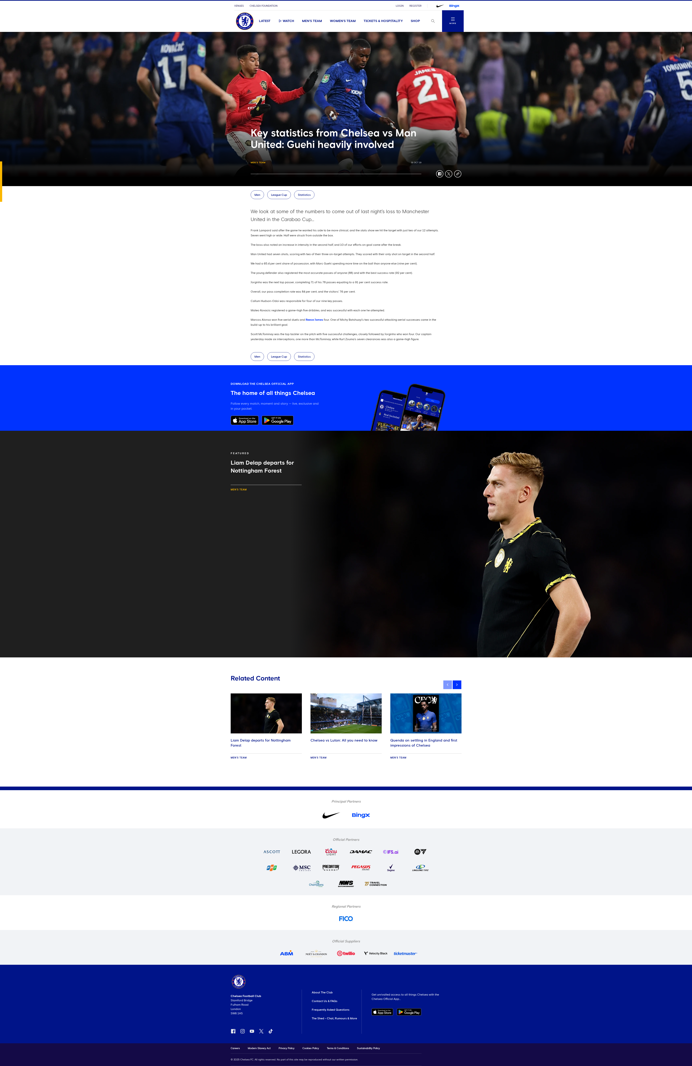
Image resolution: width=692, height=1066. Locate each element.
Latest (264, 21)
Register (415, 6)
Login (400, 6)
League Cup (279, 194)
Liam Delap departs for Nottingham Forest (261, 743)
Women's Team (343, 21)
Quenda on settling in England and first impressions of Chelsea (423, 743)
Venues (239, 6)
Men (257, 194)
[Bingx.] (454, 6)
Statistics (304, 194)
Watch (288, 21)
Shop (415, 21)
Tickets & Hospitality (383, 21)
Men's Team (312, 21)
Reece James (314, 319)
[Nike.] (440, 6)
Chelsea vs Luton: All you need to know (343, 740)
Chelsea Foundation (264, 6)
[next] (457, 684)
